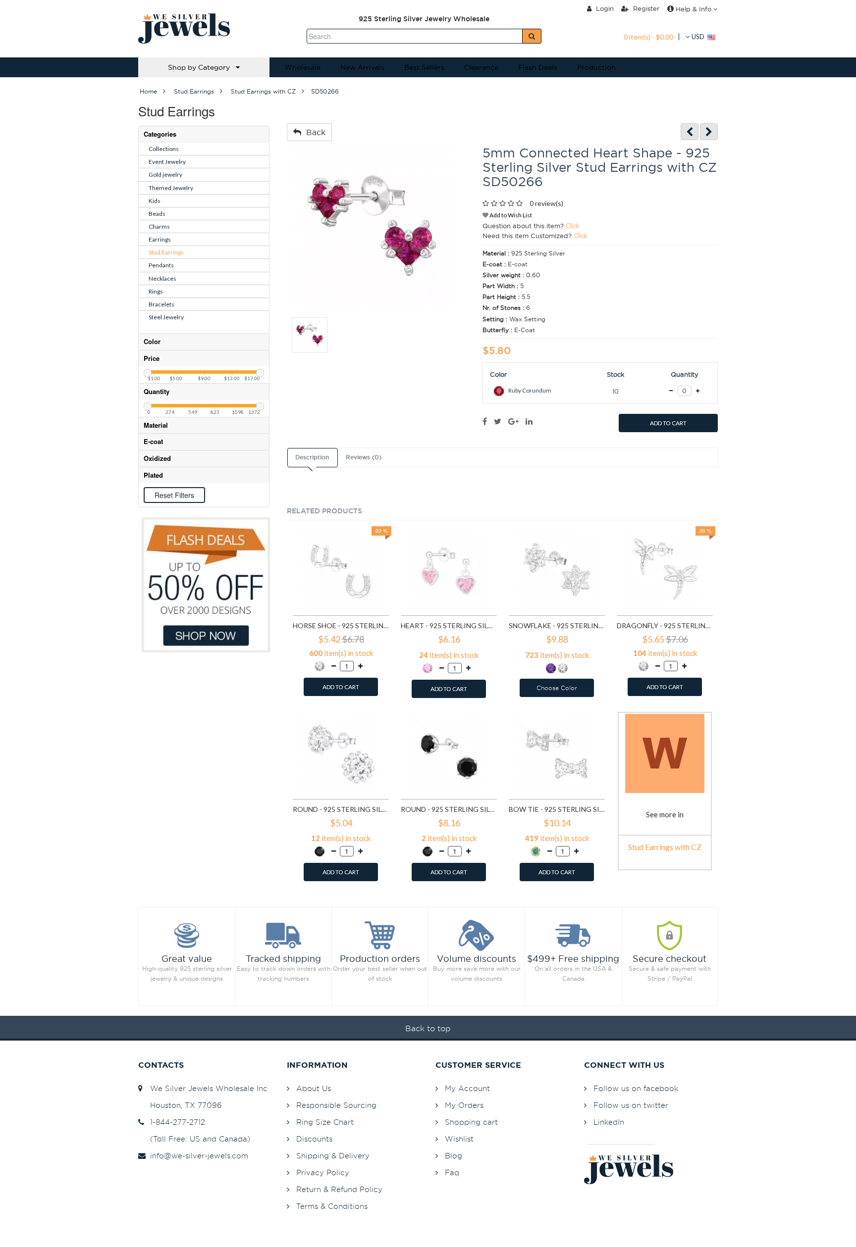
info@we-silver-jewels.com (196, 1155)
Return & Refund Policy (339, 1189)
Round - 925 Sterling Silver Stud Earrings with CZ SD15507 (449, 809)
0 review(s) (546, 203)
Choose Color (556, 688)
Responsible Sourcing (336, 1105)
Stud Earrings (166, 252)
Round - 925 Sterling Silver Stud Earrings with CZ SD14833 (341, 809)
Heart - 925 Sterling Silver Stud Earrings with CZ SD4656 (449, 625)
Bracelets (161, 304)
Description (312, 457)
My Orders (464, 1105)
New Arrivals (362, 67)
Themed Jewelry (171, 188)
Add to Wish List (510, 215)
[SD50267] (709, 132)
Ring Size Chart (325, 1122)
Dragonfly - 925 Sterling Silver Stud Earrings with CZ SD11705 (665, 625)
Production (596, 67)
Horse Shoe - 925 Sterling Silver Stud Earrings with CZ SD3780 (341, 625)
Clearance (481, 67)
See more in (665, 814)
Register (645, 8)
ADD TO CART (668, 423)
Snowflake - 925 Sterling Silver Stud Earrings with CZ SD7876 (557, 625)
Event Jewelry (167, 161)
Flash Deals (537, 67)
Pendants (161, 265)
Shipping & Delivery (333, 1155)
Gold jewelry (165, 174)
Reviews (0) (363, 457)
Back (313, 132)
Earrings (160, 239)
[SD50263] (689, 132)
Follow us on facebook (635, 1088)
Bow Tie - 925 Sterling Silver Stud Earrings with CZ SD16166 (557, 809)
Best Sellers (424, 67)
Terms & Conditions (332, 1206)
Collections (164, 148)
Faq (452, 1172)
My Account (467, 1088)
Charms (159, 226)
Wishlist (459, 1139)
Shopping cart (471, 1122)
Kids (154, 200)
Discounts (314, 1139)
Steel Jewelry (166, 317)
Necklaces (162, 278)
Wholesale (302, 67)
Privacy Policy (322, 1172)
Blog (453, 1155)
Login (604, 8)
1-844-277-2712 (175, 1122)
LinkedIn (608, 1122)
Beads (157, 213)
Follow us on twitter (630, 1105)
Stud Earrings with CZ (664, 846)
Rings (156, 291)
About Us (313, 1088)
